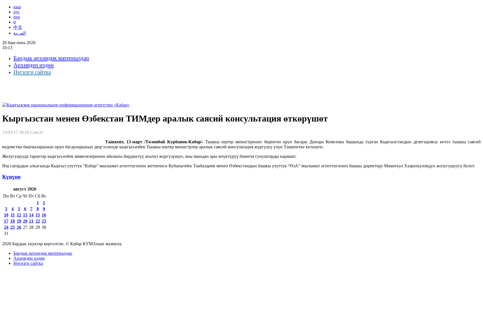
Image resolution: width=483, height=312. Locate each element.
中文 (17, 27)
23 (44, 221)
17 (6, 221)
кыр (17, 6)
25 (12, 227)
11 (13, 215)
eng (16, 17)
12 (19, 215)
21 (31, 221)
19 (19, 221)
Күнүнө (11, 177)
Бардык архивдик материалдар (51, 58)
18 (12, 221)
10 (6, 215)
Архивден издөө (33, 65)
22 (37, 221)
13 (25, 215)
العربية (19, 33)
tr (14, 22)
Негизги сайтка (32, 72)
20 (25, 221)
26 (19, 227)
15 (37, 215)
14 (31, 215)
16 (44, 215)
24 (6, 227)
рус (16, 11)
